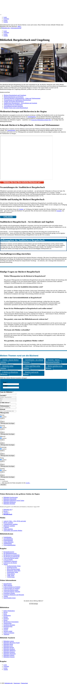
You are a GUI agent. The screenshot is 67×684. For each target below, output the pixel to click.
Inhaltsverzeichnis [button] (5, 92)
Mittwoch (2, 436)
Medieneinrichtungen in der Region (13, 97)
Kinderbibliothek (8, 540)
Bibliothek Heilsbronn (9, 502)
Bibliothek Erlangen (9, 657)
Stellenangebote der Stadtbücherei (13, 104)
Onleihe (5, 22)
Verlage (5, 564)
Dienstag (2, 425)
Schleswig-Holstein (8, 632)
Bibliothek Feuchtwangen (10, 497)
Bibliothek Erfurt (8, 646)
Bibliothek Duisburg (9, 652)
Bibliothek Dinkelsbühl (9, 499)
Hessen (5, 620)
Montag (2, 415)
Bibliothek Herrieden (9, 503)
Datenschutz (24, 683)
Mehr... (20, 26)
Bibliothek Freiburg (8, 655)
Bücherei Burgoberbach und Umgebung (15, 95)
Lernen (5, 20)
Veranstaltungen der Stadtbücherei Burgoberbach (17, 100)
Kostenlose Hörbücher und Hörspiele (13, 594)
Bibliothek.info (7, 509)
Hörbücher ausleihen (9, 526)
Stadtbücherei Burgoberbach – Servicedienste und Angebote (20, 103)
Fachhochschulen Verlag (14, 566)
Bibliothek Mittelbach (9, 650)
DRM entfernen (7, 585)
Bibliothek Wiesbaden (9, 653)
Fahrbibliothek (32, 116)
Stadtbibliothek (7, 543)
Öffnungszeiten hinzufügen (7, 423)
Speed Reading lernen (9, 598)
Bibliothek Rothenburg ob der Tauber (13, 500)
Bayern (5, 511)
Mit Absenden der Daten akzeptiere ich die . (16, 483)
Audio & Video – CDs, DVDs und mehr (14, 521)
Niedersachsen (7, 623)
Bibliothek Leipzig (8, 641)
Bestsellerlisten (7, 583)
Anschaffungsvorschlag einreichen (13, 106)
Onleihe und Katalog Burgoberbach (14, 101)
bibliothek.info (9, 683)
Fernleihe (59, 211)
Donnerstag (3, 447)
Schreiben (6, 18)
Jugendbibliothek (8, 539)
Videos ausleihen (8, 529)
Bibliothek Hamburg (9, 649)
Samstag (2, 468)
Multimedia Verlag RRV (13, 570)
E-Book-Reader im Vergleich (11, 588)
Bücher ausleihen (8, 522)
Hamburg (6, 618)
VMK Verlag (10, 575)
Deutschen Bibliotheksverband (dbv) (41, 120)
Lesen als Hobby (8, 559)
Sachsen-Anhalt (7, 631)
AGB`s (28, 483)
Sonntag (2, 479)
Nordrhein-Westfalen (9, 625)
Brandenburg (7, 615)
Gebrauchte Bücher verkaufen (11, 591)
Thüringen (6, 634)
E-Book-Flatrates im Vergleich (11, 587)
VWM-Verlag (11, 577)
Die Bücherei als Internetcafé (11, 556)
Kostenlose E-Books (9, 593)
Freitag (2, 458)
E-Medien (6, 527)
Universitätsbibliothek (9, 545)
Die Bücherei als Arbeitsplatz (11, 555)
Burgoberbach (7, 514)
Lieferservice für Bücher (10, 563)
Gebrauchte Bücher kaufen (10, 558)
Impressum (17, 683)
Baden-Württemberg (9, 611)
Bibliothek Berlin (8, 644)
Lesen (5, 17)
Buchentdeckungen (8, 552)
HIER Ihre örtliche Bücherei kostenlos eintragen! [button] (13, 378)
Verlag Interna (11, 574)
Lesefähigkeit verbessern (10, 561)
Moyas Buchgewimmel (13, 569)
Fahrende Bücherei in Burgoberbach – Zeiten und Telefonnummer (22, 98)
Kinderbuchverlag (12, 567)
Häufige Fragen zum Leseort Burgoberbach (16, 108)
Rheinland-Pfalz (7, 626)
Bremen (5, 617)
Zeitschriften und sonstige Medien (12, 530)
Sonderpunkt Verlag (12, 572)
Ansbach (5, 512)
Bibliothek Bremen (8, 647)
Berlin (5, 614)
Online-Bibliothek (8, 542)
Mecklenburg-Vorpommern (10, 622)
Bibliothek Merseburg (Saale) (11, 642)
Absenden (3, 484)
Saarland (5, 628)
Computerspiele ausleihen (10, 524)
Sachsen (5, 629)
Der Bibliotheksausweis (10, 553)
